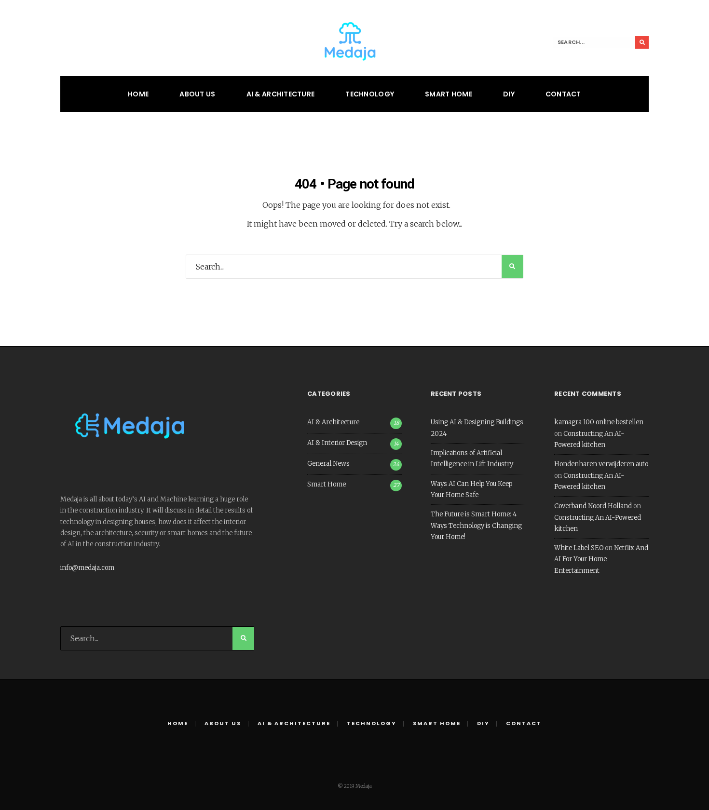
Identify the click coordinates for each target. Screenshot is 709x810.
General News (328, 463)
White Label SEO (578, 548)
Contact (563, 94)
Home (138, 94)
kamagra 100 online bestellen (598, 422)
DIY (509, 94)
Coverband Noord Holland (593, 506)
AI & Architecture (280, 94)
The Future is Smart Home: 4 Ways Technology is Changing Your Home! (476, 525)
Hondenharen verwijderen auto (601, 464)
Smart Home (448, 94)
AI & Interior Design (337, 443)
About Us (197, 94)
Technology (369, 94)
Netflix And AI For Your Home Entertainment (601, 559)
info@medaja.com (87, 568)
